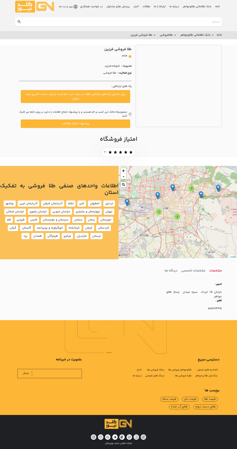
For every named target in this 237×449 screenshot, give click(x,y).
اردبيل (109, 203)
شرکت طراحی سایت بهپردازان (118, 443)
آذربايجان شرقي (52, 203)
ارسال (26, 373)
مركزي (67, 236)
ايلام (71, 203)
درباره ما (174, 6)
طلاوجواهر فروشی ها (180, 370)
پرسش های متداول (118, 6)
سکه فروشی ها (155, 370)
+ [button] (123, 170)
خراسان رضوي (38, 211)
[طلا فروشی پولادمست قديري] (201, 195)
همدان (37, 236)
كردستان (103, 228)
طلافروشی (166, 35)
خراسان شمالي (15, 211)
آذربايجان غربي (28, 203)
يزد (25, 236)
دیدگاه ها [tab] (171, 271)
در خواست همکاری (91, 6)
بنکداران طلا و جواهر (206, 376)
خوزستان (105, 219)
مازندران (82, 236)
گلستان (26, 228)
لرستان (96, 236)
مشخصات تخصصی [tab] (193, 271)
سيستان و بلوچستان (56, 219)
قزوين (20, 219)
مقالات (146, 6)
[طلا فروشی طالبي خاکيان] (157, 195)
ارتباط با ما (160, 6)
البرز (81, 203)
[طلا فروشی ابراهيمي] (127, 202)
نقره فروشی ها (183, 376)
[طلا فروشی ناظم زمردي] (218, 188)
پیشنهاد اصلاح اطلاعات (75, 123)
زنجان (91, 219)
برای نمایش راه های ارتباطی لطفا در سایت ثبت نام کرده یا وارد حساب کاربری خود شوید (75, 96)
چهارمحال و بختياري (88, 211)
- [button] (123, 176)
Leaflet (233, 256)
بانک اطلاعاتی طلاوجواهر (195, 35)
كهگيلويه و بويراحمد (50, 228)
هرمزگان (52, 236)
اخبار (136, 6)
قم (9, 219)
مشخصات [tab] (215, 271)
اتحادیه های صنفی (207, 370)
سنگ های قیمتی (154, 376)
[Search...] (123, 184)
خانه (217, 6)
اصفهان (95, 203)
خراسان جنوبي (61, 211)
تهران (109, 211)
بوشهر (10, 203)
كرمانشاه (74, 228)
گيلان (13, 228)
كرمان (88, 228)
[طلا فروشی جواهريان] (172, 188)
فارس (33, 219)
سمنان (78, 219)
